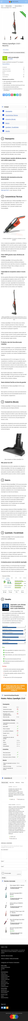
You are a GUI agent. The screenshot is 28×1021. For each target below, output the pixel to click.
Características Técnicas (12, 115)
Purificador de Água (4, 986)
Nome (2, 861)
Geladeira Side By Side (5, 979)
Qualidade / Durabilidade (12, 127)
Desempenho (9, 111)
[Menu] (1, 2)
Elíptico (2, 996)
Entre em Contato (9, 955)
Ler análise (10, 58)
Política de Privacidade (14, 958)
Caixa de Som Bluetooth (5, 967)
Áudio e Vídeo (4, 965)
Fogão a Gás (3, 973)
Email (2, 866)
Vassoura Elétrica (18, 6)
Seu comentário (4, 849)
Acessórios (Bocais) (11, 119)
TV (1, 970)
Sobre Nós (3, 955)
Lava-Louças (3, 980)
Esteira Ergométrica (4, 997)
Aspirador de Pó (4, 989)
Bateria (7, 123)
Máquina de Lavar (4, 982)
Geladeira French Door (5, 976)
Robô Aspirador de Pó (5, 991)
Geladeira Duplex (4, 974)
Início (2, 6)
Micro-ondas (3, 984)
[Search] (26, 2)
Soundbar (3, 968)
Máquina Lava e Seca (5, 983)
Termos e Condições (5, 958)
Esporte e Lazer (4, 994)
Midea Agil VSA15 (5, 190)
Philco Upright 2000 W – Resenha (17, 885)
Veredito (8, 131)
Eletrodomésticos (4, 972)
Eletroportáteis (9, 6)
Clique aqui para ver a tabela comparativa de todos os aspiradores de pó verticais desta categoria (14, 688)
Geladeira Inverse (4, 977)
